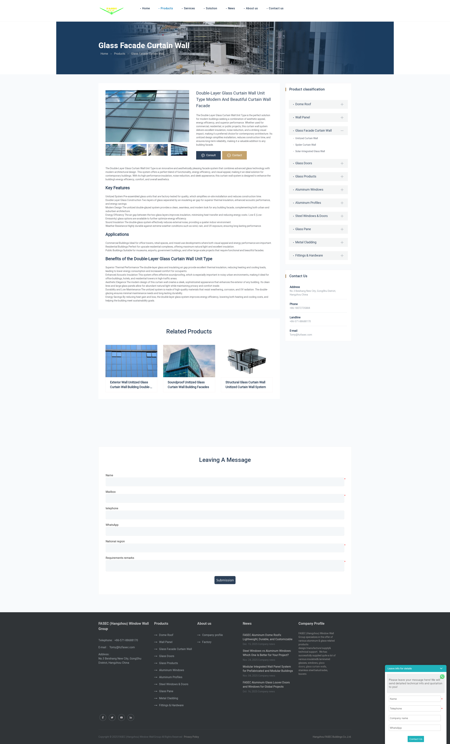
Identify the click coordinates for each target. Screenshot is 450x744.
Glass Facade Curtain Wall (175, 649)
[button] (415, 668)
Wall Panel (165, 642)
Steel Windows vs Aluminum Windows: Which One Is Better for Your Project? (267, 653)
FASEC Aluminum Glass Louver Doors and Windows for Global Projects (266, 684)
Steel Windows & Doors (173, 684)
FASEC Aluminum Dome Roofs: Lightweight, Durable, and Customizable (267, 637)
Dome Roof (166, 635)
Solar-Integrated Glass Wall (310, 151)
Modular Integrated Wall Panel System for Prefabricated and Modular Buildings (268, 669)
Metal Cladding (168, 698)
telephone (112, 508)
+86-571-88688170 (126, 640)
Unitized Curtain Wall (306, 138)
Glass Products (168, 663)
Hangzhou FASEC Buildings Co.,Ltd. (332, 737)
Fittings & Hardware (171, 705)
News (231, 8)
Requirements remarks (120, 558)
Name (109, 475)
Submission (225, 580)
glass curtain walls (316, 666)
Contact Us (415, 738)
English (346, 8)
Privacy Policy (191, 737)
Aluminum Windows (171, 670)
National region (115, 541)
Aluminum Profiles (170, 677)
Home (146, 8)
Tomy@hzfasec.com (301, 335)
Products (167, 8)
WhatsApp (112, 525)
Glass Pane (166, 691)
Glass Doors (166, 656)
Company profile (212, 635)
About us (252, 8)
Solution (211, 8)
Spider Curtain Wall (305, 145)
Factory (206, 642)
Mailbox (111, 492)
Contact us (276, 8)
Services (189, 8)
